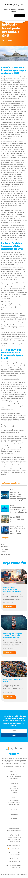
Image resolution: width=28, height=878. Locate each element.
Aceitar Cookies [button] (20, 16)
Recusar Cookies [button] (8, 16)
